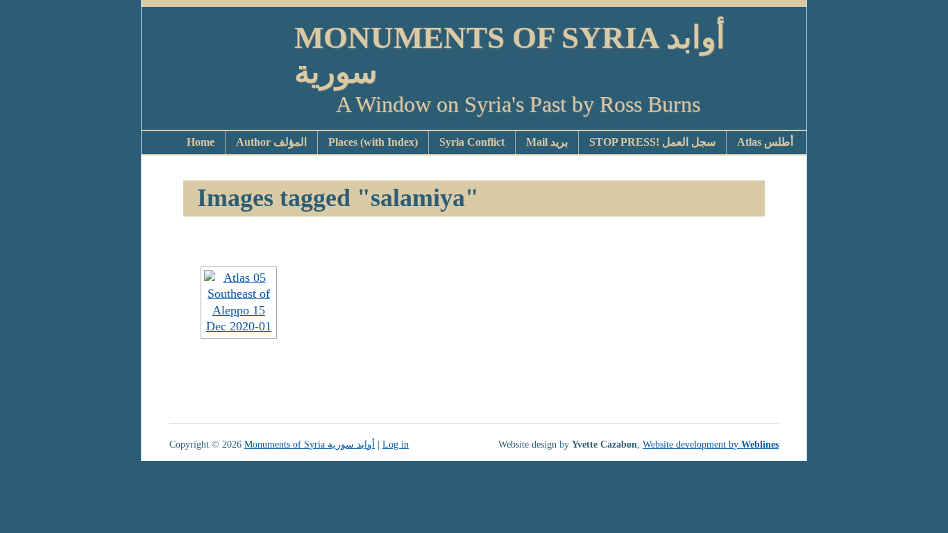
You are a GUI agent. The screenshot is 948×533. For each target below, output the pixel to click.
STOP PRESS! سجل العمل (652, 142)
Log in (395, 444)
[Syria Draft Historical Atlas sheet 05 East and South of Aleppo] (238, 302)
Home (200, 142)
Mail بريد (547, 142)
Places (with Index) (373, 142)
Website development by (711, 444)
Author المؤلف (271, 142)
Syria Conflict (472, 142)
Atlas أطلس (765, 142)
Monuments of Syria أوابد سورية (509, 55)
